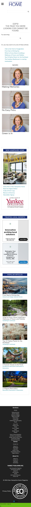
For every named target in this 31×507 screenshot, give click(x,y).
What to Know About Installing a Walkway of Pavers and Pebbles (14, 318)
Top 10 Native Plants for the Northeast (16, 57)
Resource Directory (9, 193)
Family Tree (15, 476)
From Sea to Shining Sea (12, 51)
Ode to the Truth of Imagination (14, 49)
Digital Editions (15, 453)
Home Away (15, 417)
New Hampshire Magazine (15, 468)
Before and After (15, 416)
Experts (15, 432)
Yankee (15, 473)
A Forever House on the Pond (13, 365)
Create (15, 426)
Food (15, 429)
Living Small (15, 419)
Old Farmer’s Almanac (15, 475)
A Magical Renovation (10, 389)
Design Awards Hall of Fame (15, 437)
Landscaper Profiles (15, 438)
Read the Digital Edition (10, 188)
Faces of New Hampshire (15, 434)
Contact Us (15, 444)
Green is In (7, 133)
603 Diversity (15, 472)
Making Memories (10, 86)
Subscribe (15, 449)
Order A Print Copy (9, 190)
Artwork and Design (8, 297)
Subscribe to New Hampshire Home (14, 186)
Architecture (6, 366)
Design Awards (15, 430)
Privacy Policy (6, 491)
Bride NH (15, 470)
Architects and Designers (15, 435)
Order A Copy (15, 450)
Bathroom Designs (15, 415)
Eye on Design (15, 428)
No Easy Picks (9, 110)
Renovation (13, 366)
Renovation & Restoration (16, 390)
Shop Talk (15, 424)
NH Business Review (15, 469)
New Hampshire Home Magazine (15, 4)
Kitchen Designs (15, 413)
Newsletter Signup (8, 195)
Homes (15, 410)
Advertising (15, 447)
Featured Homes (18, 297)
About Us (15, 446)
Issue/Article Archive (15, 451)
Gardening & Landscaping (15, 420)
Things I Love (16, 425)
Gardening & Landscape (9, 320)
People (15, 421)
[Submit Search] (28, 11)
